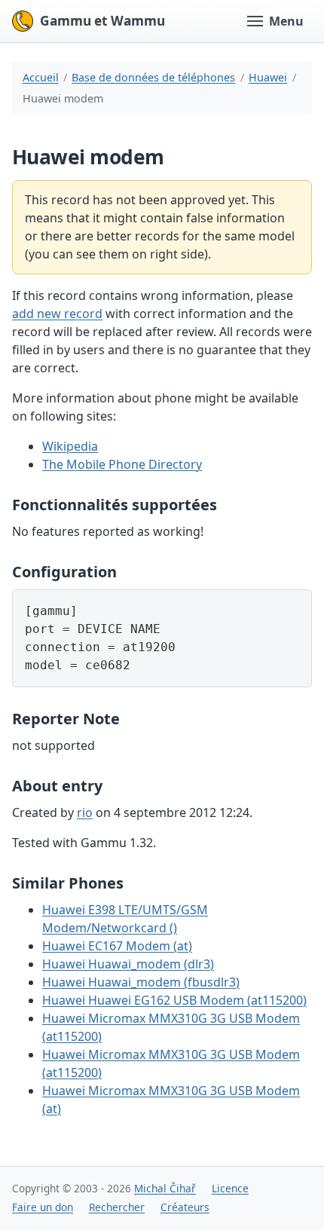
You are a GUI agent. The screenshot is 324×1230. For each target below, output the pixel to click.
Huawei (268, 77)
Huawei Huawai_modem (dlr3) (128, 964)
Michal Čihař (165, 1188)
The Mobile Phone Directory (122, 464)
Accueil (41, 77)
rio (85, 812)
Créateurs (184, 1207)
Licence (230, 1188)
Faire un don (42, 1207)
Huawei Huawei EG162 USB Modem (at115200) (174, 1000)
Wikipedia (70, 446)
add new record (57, 313)
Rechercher (117, 1207)
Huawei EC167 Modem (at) (117, 946)
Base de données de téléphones (153, 77)
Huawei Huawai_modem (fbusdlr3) (141, 982)
